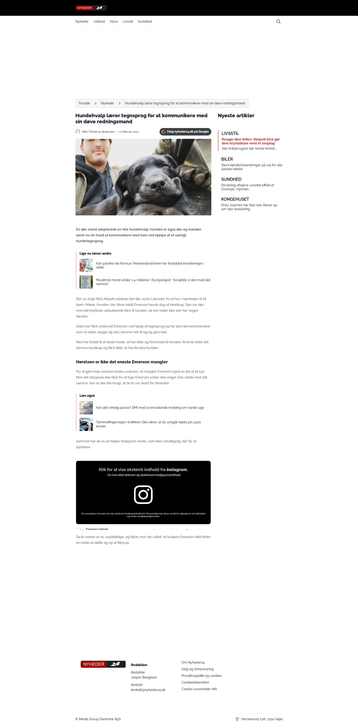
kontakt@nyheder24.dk (148, 690)
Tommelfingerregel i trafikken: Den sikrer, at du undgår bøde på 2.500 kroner (148, 424)
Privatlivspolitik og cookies (201, 676)
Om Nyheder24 (193, 662)
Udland (99, 21)
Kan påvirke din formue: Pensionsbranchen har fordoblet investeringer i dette (150, 265)
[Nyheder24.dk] (179, 7)
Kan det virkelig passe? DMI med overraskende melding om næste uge (150, 408)
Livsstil (128, 21)
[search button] (278, 21)
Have (114, 21)
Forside (84, 103)
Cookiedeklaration (195, 682)
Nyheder (82, 21)
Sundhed (145, 21)
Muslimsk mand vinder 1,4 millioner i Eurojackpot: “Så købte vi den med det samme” (153, 282)
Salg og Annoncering (197, 669)
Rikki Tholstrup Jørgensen (98, 131)
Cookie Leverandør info (199, 689)
